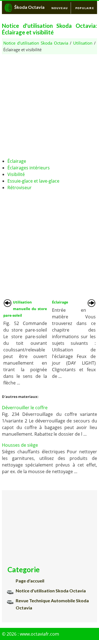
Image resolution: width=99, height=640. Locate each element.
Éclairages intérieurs (28, 168)
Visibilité (16, 174)
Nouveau (59, 8)
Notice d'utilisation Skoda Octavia (35, 43)
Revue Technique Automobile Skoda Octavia (52, 604)
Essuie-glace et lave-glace (33, 181)
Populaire (84, 8)
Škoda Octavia (29, 7)
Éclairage (16, 161)
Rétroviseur (19, 188)
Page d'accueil (30, 580)
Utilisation (82, 43)
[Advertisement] (49, 103)
